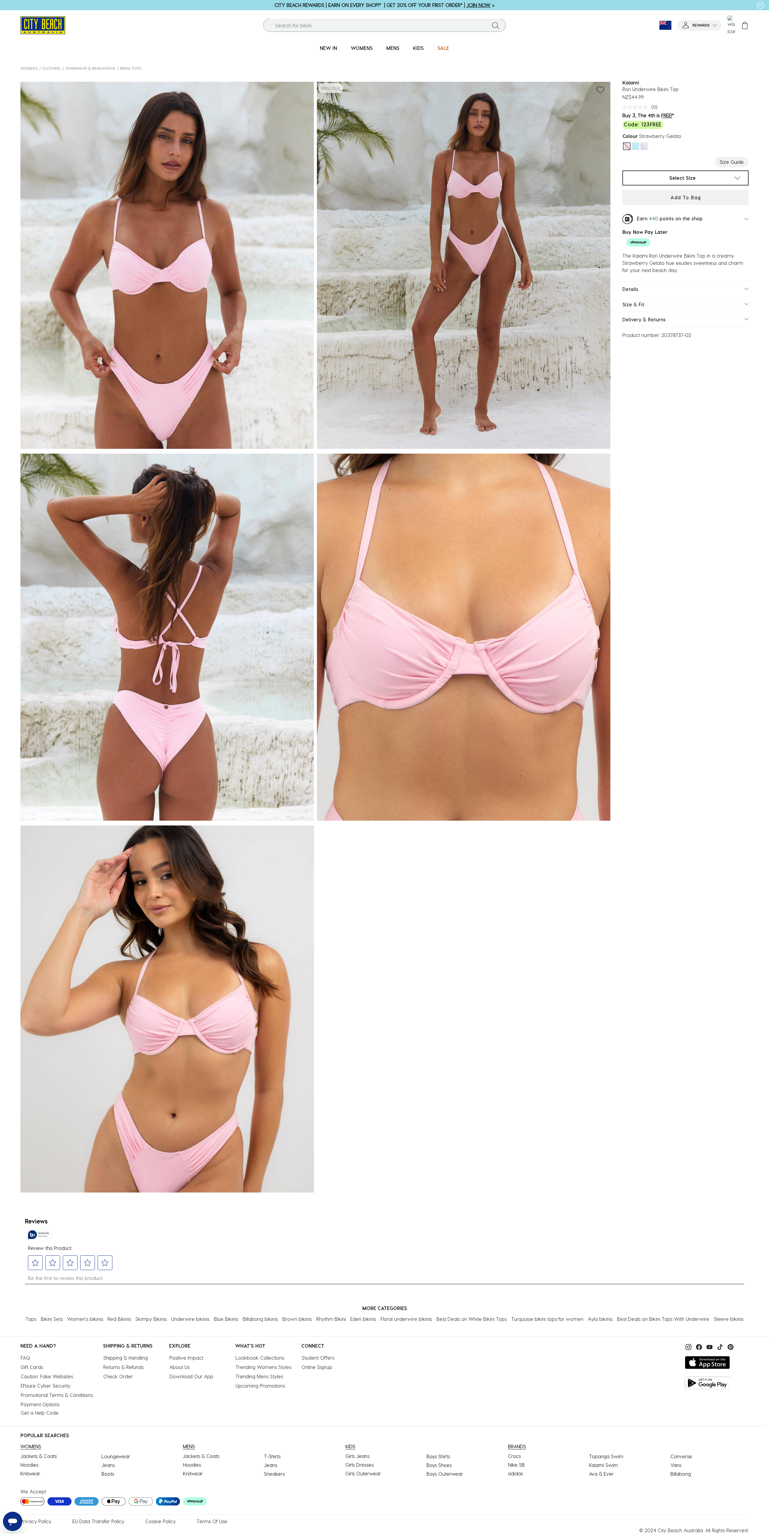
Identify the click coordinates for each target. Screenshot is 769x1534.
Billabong (680, 1474)
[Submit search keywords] (495, 25)
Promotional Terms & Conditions (57, 1395)
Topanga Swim (606, 1456)
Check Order (118, 1376)
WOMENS (29, 68)
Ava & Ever (601, 1474)
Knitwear (30, 1473)
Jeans (108, 1465)
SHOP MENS (731, 5)
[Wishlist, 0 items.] (731, 25)
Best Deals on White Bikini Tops (471, 1319)
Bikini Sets (52, 1319)
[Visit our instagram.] (687, 1346)
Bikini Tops (130, 68)
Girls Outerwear (363, 1473)
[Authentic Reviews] (40, 1234)
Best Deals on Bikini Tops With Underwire (663, 1319)
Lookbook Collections (260, 1358)
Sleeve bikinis (728, 1319)
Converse (681, 1456)
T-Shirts (272, 1456)
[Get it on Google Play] (707, 1382)
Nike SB (516, 1465)
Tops (31, 1319)
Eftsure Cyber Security (46, 1386)
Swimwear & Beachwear (90, 68)
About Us (179, 1367)
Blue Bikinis (226, 1319)
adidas (515, 1473)
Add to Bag (685, 197)
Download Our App (191, 1376)
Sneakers (274, 1474)
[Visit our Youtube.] (709, 1346)
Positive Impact (186, 1358)
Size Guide (732, 162)
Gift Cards (32, 1367)
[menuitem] (328, 48)
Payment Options (40, 1404)
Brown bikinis (297, 1319)
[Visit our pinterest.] (729, 1346)
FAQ (25, 1358)
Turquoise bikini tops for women (547, 1319)
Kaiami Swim (603, 1465)
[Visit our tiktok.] (719, 1346)
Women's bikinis (85, 1319)
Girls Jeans (357, 1456)
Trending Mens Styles (259, 1376)
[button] (699, 25)
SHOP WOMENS (42, 5)
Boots (108, 1474)
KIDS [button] (418, 48)
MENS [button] (392, 48)
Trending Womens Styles (263, 1367)
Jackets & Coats (38, 1456)
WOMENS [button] (361, 48)
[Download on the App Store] (707, 1362)
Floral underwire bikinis (406, 1319)
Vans (675, 1465)
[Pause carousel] (760, 5)
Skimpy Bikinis (151, 1319)
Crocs (514, 1456)
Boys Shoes (439, 1465)
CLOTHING (51, 68)
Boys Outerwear (445, 1474)
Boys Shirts (438, 1456)
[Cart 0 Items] (745, 25)
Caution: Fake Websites (47, 1376)
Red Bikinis (119, 1319)
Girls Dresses (359, 1465)
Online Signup (317, 1367)
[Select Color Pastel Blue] (635, 146)
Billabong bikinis (260, 1319)
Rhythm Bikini (331, 1319)
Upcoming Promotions (260, 1386)
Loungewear (116, 1456)
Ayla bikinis (600, 1319)
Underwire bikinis (190, 1319)
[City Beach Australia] (42, 24)
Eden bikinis (363, 1319)
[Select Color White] (644, 146)
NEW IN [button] (328, 48)
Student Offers (318, 1358)
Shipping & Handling (125, 1358)
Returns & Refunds (123, 1367)
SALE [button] (443, 48)
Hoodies (29, 1465)
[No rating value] (636, 107)
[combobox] (384, 25)
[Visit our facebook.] (698, 1346)
